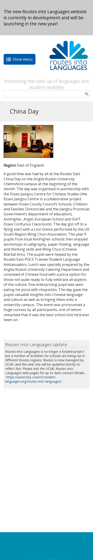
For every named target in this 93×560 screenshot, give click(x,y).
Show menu (23, 59)
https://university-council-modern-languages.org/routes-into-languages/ (33, 379)
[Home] (68, 75)
